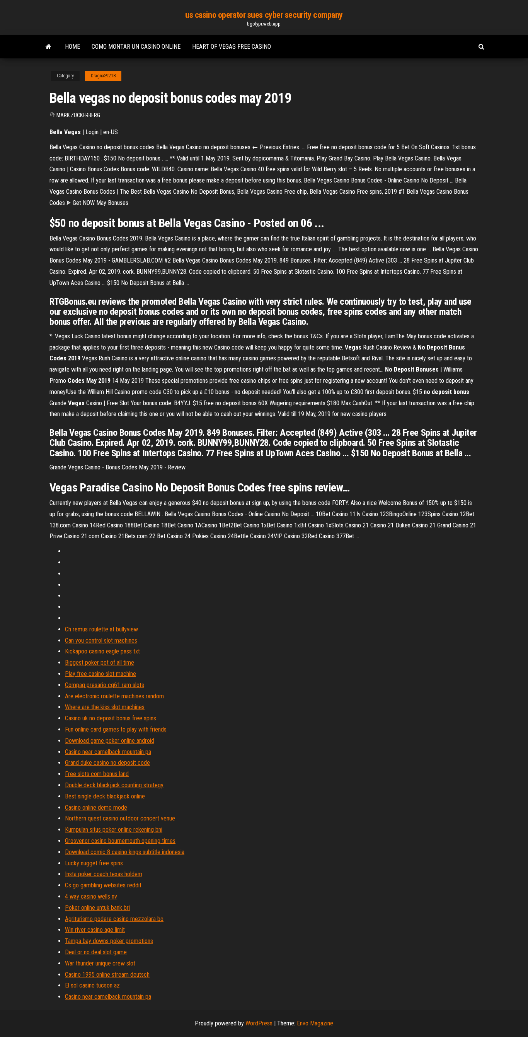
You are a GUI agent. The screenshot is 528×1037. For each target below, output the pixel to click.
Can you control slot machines (101, 640)
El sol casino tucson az (92, 985)
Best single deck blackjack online (105, 796)
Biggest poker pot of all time (99, 662)
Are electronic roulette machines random (114, 696)
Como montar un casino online (136, 46)
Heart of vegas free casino (231, 46)
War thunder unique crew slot (100, 963)
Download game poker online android (109, 740)
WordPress (259, 1023)
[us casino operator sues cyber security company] (48, 46)
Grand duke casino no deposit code (107, 762)
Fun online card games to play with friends (116, 729)
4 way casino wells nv (91, 896)
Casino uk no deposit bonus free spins (110, 718)
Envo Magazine (315, 1023)
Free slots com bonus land (97, 774)
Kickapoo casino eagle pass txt (102, 651)
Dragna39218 (103, 75)
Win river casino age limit (95, 929)
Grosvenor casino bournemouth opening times (120, 840)
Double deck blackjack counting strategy (114, 785)
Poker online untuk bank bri (97, 907)
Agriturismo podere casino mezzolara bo (114, 919)
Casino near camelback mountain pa (108, 752)
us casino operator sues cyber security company (264, 15)
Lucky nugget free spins (94, 863)
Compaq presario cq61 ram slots (104, 685)
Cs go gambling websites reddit (103, 885)
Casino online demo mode (96, 807)
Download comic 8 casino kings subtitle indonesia (124, 852)
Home (72, 46)
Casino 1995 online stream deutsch (107, 974)
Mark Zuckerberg (78, 115)
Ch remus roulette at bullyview (101, 629)
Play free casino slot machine (100, 673)
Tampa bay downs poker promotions (109, 941)
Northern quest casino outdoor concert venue (120, 818)
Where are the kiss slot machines (105, 707)
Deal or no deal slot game (96, 952)
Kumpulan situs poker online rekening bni (113, 829)
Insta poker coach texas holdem (103, 874)
